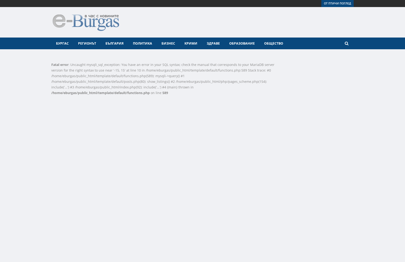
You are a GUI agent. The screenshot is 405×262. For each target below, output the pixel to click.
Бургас (62, 43)
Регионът (87, 43)
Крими (190, 43)
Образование (242, 43)
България (114, 43)
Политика (142, 43)
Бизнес (168, 43)
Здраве (213, 43)
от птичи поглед (337, 3)
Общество (273, 43)
